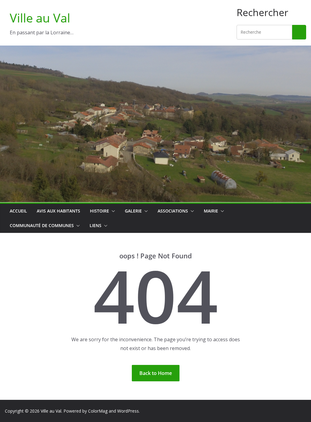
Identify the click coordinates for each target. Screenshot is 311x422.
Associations (173, 211)
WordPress (128, 411)
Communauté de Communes (42, 225)
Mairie (211, 211)
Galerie (133, 211)
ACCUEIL (18, 211)
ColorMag (98, 411)
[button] (112, 211)
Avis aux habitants (58, 211)
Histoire (99, 211)
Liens (95, 225)
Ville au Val (40, 17)
